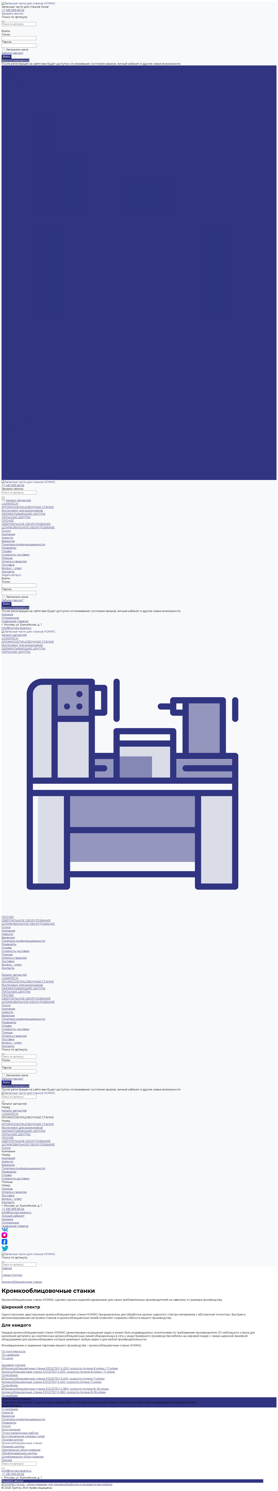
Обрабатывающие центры (19, 1453)
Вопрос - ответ (12, 396)
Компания (8, 441)
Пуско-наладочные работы (20, 1433)
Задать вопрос (11, 1405)
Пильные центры (13, 1446)
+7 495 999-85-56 (13, 10)
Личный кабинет (13, 1216)
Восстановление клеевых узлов (23, 1436)
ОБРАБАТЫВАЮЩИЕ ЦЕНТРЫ (23, 80)
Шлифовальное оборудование (23, 1456)
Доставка (8, 393)
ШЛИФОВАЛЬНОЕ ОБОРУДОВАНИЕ (28, 356)
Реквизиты (9, 376)
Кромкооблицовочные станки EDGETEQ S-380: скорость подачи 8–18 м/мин (54, 1392)
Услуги (6, 437)
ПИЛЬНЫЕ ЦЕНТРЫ (16, 84)
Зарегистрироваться (15, 60)
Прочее (7, 1460)
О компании (10, 1409)
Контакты (8, 478)
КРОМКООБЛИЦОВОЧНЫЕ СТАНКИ (28, 74)
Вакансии (8, 369)
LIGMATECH (10, 70)
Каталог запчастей (14, 407)
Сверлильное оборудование (21, 1450)
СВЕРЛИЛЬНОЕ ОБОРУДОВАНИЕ (26, 352)
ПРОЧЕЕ (8, 349)
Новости (7, 366)
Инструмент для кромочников (22, 77)
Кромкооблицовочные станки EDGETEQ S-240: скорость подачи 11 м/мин (52, 1382)
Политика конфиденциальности (23, 373)
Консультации (11, 1429)
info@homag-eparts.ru (16, 1212)
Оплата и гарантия (14, 390)
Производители (12, 1439)
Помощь (7, 464)
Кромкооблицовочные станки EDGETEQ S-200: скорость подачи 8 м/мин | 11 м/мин (58, 1372)
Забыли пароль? (12, 53)
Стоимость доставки (15, 461)
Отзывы (7, 458)
